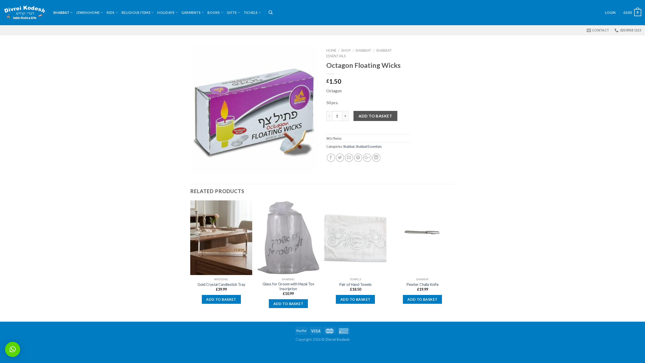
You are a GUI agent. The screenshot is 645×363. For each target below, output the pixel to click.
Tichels (251, 13)
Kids (111, 13)
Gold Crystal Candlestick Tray (221, 284)
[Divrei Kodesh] (25, 13)
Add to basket (375, 115)
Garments (191, 13)
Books (213, 13)
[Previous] (190, 260)
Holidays (165, 13)
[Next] (453, 260)
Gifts (232, 13)
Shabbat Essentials (369, 146)
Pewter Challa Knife (422, 284)
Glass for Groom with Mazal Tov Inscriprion (288, 286)
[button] (12, 349)
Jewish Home (88, 13)
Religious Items (135, 13)
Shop (346, 50)
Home (331, 50)
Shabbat (61, 13)
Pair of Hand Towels (355, 284)
